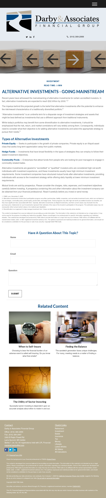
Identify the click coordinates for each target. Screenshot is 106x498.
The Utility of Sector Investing (29, 401)
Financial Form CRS (15, 455)
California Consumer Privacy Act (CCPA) (71, 476)
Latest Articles (60, 446)
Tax (56, 439)
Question (12, 270)
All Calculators (61, 451)
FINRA (75, 486)
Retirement (59, 428)
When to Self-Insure (30, 346)
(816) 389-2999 (77, 36)
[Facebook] (33, 36)
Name (13, 237)
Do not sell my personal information (48, 478)
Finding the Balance (76, 346)
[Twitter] (27, 36)
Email (13, 253)
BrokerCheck (51, 459)
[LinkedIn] (30, 36)
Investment (59, 431)
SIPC (78, 486)
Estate (57, 433)
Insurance (59, 436)
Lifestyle (58, 444)
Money (57, 441)
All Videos (59, 449)
